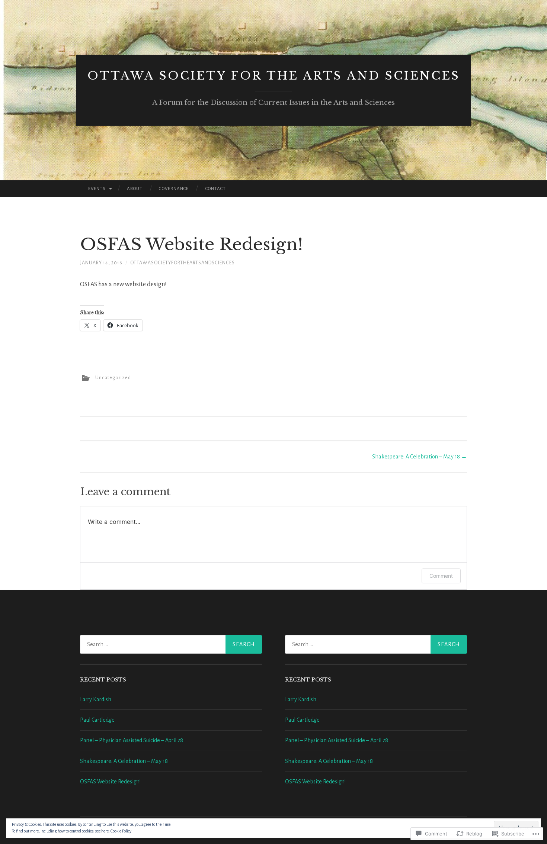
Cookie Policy (121, 831)
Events (97, 188)
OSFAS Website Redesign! (110, 782)
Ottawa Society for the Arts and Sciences (273, 76)
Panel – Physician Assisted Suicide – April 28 (131, 740)
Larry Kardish (95, 699)
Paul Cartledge (97, 720)
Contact (215, 188)
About (135, 188)
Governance (174, 188)
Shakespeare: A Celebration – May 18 (419, 457)
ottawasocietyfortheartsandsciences (182, 262)
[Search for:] (171, 644)
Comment (441, 576)
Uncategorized (113, 377)
